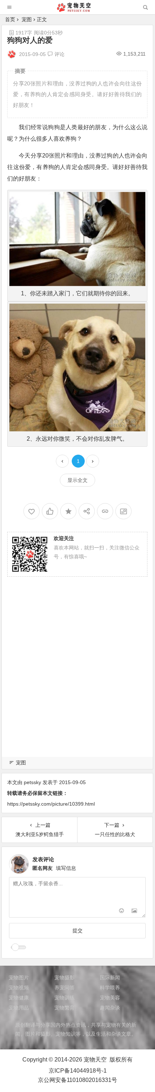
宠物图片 (19, 977)
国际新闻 (110, 977)
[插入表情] (121, 911)
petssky (32, 782)
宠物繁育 (64, 1008)
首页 (10, 19)
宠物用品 (19, 1008)
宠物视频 (19, 987)
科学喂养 (110, 987)
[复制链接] (105, 511)
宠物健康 (19, 997)
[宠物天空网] (77, 10)
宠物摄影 (64, 977)
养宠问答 (64, 987)
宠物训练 (64, 997)
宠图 (27, 19)
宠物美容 (110, 997)
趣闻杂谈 (110, 1008)
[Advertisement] (77, 675)
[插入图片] (134, 911)
